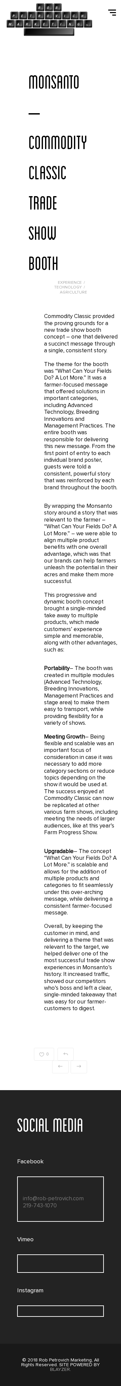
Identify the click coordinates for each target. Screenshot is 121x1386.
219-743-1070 (40, 1206)
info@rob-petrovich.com (53, 1199)
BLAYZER (60, 1369)
